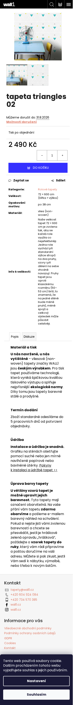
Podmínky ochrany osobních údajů (30, 633)
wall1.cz (16, 604)
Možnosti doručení (21, 122)
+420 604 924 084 (24, 594)
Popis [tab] (15, 336)
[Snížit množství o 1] (42, 155)
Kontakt (10, 648)
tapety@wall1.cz (22, 590)
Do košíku (41, 168)
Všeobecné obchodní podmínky (28, 628)
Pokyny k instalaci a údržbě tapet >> (34, 467)
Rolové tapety (47, 189)
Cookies (10, 643)
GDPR (8, 638)
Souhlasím (36, 694)
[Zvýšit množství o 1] (62, 155)
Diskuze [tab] (29, 336)
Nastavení (36, 681)
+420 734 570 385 (24, 600)
